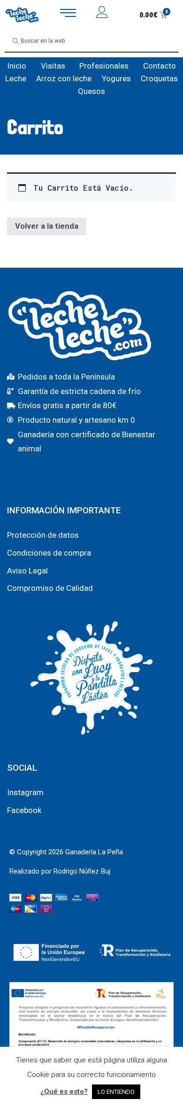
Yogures (116, 78)
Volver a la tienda (46, 226)
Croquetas (159, 78)
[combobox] (91, 41)
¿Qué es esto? (64, 1091)
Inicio (16, 65)
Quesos (91, 91)
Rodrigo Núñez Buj (81, 871)
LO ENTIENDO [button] (116, 1091)
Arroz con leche (64, 78)
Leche (15, 78)
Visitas (53, 65)
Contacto (159, 65)
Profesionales (104, 65)
